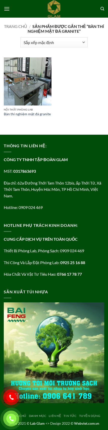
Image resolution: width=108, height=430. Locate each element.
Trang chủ (15, 26)
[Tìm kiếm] (102, 9)
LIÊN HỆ (55, 416)
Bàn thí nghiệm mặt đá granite (27, 114)
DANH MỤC (37, 416)
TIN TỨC (70, 416)
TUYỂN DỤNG (89, 416)
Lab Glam (37, 423)
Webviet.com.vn (86, 423)
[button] (7, 9)
